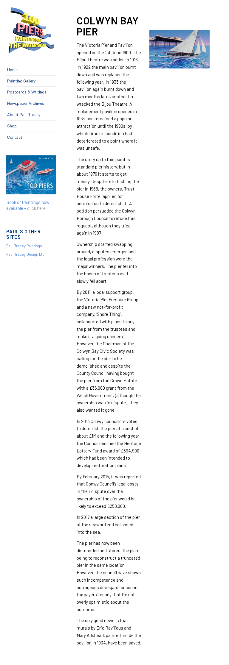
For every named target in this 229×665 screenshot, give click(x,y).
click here (36, 208)
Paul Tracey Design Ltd (25, 254)
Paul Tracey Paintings (24, 245)
